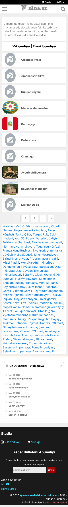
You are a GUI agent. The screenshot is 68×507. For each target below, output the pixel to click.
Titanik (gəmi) (47, 311)
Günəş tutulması (14, 327)
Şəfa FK (28, 274)
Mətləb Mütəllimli (51, 303)
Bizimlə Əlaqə (8, 488)
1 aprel (7, 311)
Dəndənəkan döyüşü (17, 266)
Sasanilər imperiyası (16, 347)
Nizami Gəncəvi (23, 339)
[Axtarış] (63, 9)
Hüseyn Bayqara (26, 279)
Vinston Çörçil (22, 291)
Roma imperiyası (43, 347)
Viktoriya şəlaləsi (37, 226)
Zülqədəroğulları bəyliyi (44, 319)
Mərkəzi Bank (48, 282)
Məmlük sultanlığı (14, 319)
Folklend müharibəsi (16, 242)
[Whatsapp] (2, 484)
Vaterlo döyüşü (46, 238)
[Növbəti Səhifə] (43, 218)
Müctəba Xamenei (15, 343)
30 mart (57, 323)
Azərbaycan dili (43, 351)
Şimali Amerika (40, 323)
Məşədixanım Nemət (17, 307)
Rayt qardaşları (42, 266)
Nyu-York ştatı (43, 250)
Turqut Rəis (40, 234)
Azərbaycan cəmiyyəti (47, 242)
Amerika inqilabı (35, 230)
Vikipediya (12, 442)
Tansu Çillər (23, 234)
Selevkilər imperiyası (17, 351)
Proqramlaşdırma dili (44, 258)
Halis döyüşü (23, 254)
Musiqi (35, 442)
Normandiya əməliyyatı (18, 246)
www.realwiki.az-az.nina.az (39, 495)
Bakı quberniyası (24, 311)
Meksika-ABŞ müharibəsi (38, 262)
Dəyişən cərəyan (25, 299)
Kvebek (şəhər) (13, 295)
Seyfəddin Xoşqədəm (48, 291)
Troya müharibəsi (40, 343)
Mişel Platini (11, 262)
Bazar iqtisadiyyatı (37, 295)
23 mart (25, 331)
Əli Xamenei (44, 339)
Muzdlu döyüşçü (26, 282)
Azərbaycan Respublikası (38, 335)
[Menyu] (4, 9)
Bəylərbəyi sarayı (14, 287)
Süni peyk (27, 238)
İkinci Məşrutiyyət (46, 254)
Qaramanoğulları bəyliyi (48, 307)
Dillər (62, 2)
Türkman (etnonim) (16, 323)
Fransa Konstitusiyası (17, 250)
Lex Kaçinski (29, 303)
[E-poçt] (7, 484)
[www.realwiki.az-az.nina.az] (34, 9)
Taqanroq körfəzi (48, 246)
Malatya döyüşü (13, 226)
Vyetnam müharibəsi (17, 315)
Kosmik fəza (11, 303)
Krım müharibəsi (43, 315)
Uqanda (31, 327)
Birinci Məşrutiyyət (15, 258)
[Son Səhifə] (51, 218)
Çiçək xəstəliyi (45, 274)
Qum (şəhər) (36, 287)
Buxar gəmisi (47, 299)
